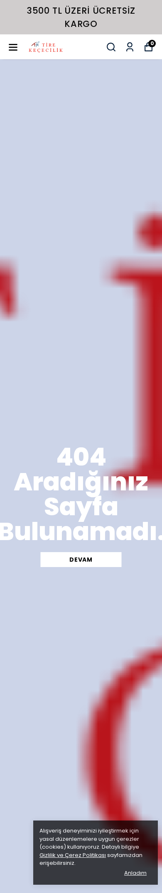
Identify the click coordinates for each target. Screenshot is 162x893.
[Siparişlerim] (130, 47)
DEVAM (81, 559)
